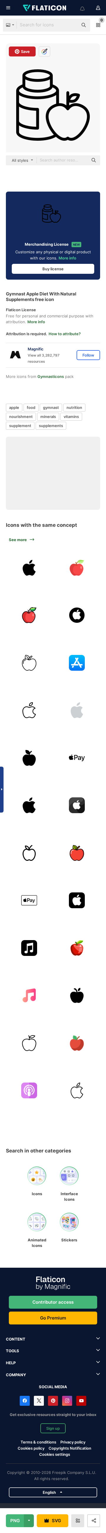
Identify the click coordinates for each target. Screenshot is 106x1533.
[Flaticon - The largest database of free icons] (45, 8)
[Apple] (77, 568)
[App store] (77, 663)
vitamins (71, 416)
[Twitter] (39, 1401)
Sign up (53, 1428)
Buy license (53, 268)
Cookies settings (54, 1454)
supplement (20, 425)
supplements (51, 425)
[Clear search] (70, 25)
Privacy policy (72, 1442)
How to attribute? (65, 333)
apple (14, 407)
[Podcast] (29, 1091)
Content (15, 1339)
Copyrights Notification (70, 1448)
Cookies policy (31, 1448)
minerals (48, 416)
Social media (53, 1386)
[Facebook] (25, 1401)
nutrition (74, 407)
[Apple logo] (29, 568)
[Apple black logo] (29, 805)
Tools (12, 1350)
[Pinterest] (53, 1401)
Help (11, 1362)
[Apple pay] (77, 758)
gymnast (51, 407)
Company (16, 1374)
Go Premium (53, 1318)
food (31, 407)
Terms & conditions (38, 1442)
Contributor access (53, 1302)
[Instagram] (67, 1401)
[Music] (29, 948)
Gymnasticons (50, 376)
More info (67, 258)
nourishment (21, 416)
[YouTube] (81, 1401)
